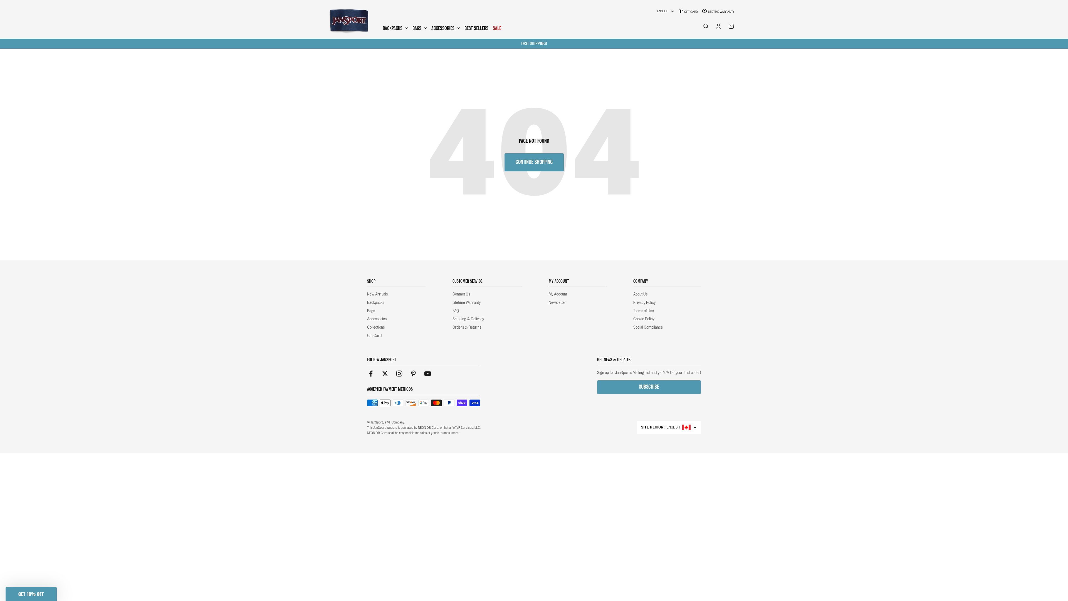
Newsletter (557, 302)
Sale (497, 28)
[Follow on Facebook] (371, 373)
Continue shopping (534, 162)
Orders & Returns (467, 327)
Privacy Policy (644, 302)
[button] (31, 594)
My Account (558, 294)
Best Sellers (476, 28)
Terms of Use (643, 311)
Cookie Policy (643, 319)
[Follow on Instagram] (399, 373)
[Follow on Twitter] (385, 373)
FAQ (456, 311)
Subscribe (649, 387)
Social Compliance (648, 327)
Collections (376, 327)
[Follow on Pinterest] (413, 373)
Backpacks (392, 28)
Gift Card (691, 12)
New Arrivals (377, 294)
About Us (640, 294)
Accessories (442, 28)
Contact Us (461, 294)
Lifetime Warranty (721, 12)
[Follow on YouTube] (427, 373)
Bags (416, 28)
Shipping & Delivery (468, 319)
